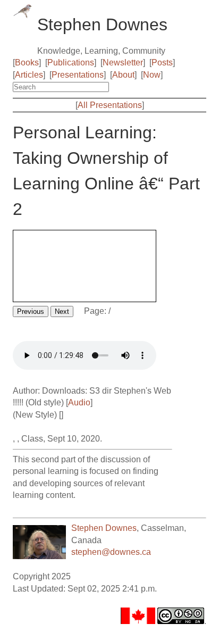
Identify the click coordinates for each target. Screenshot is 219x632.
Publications (70, 62)
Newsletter (123, 62)
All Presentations (110, 105)
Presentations (78, 74)
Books (27, 62)
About (123, 74)
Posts (162, 62)
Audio (79, 402)
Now (152, 74)
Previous (30, 311)
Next (62, 311)
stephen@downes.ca (111, 551)
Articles (29, 74)
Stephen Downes (104, 528)
